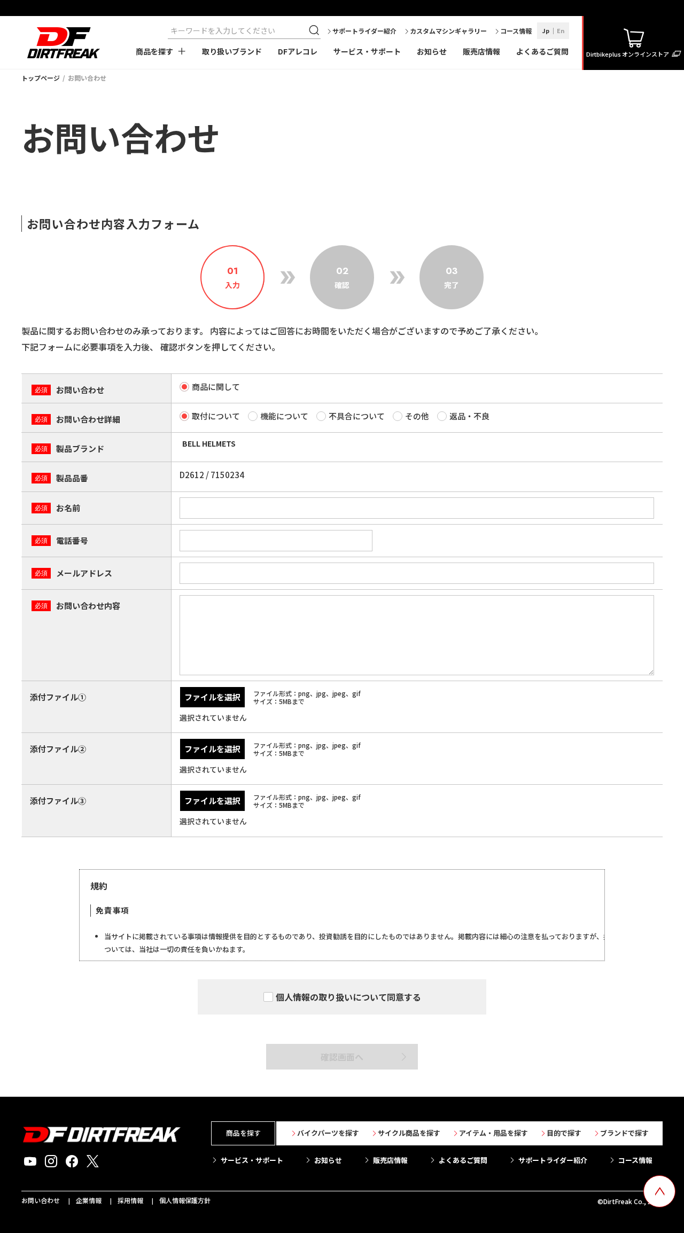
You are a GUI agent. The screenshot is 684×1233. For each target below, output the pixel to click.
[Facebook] (72, 1161)
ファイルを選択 (212, 697)
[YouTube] (30, 1161)
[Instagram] (51, 1161)
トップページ (40, 77)
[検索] (315, 30)
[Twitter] (93, 1161)
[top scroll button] (659, 1191)
